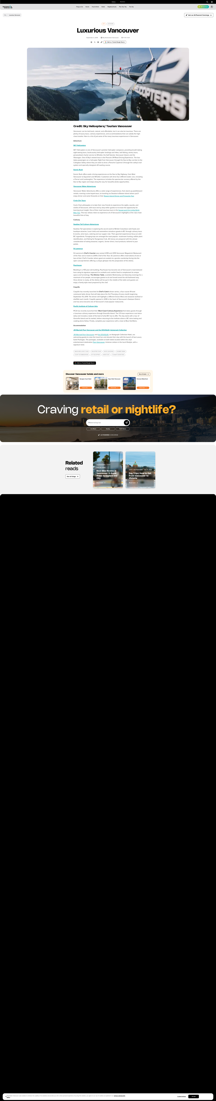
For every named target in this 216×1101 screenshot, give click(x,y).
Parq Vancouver (99, 342)
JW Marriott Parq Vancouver (83, 335)
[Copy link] (101, 42)
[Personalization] (211, 6)
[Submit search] (207, 2)
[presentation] (104, 24)
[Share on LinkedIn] (98, 42)
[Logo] (7, 6)
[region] (108, 1096)
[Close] (6, 1096)
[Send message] (126, 422)
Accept (194, 1096)
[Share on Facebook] (91, 42)
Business (122, 1)
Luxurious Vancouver (14, 15)
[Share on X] (94, 42)
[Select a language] (212, 2)
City (5, 15)
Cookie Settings (181, 1096)
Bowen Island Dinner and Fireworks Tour (119, 196)
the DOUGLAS (103, 335)
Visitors (114, 1)
